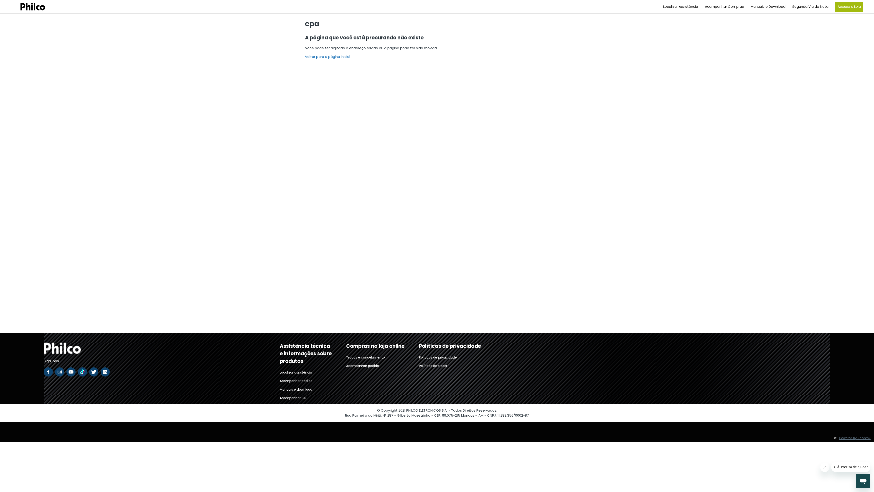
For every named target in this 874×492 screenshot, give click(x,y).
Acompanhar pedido (296, 381)
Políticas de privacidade (438, 357)
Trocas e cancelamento (365, 357)
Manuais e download (296, 389)
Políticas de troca (433, 366)
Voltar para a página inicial (327, 56)
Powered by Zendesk (855, 438)
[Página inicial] (27, 6)
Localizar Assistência (680, 6)
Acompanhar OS (293, 398)
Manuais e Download (768, 6)
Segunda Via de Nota (810, 6)
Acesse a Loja (849, 6)
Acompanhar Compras (724, 6)
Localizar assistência (296, 372)
